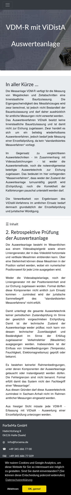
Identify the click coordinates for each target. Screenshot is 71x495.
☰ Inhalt (12, 224)
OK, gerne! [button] (34, 488)
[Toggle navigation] (7, 4)
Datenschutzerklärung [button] (19, 479)
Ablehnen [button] (13, 488)
